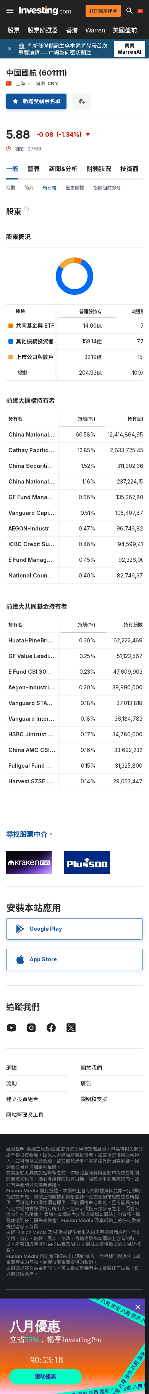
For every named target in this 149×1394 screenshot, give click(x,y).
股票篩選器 (43, 30)
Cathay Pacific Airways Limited (50, 450)
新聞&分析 (63, 169)
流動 (11, 1083)
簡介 (29, 188)
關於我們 (91, 1067)
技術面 (129, 169)
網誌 (11, 1067)
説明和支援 (94, 1099)
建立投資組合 (22, 1099)
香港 (72, 30)
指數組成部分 (107, 188)
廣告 (86, 1083)
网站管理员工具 (25, 1114)
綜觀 (10, 188)
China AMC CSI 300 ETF (41, 750)
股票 (14, 30)
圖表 (34, 169)
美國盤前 (125, 30)
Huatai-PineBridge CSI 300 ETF (50, 640)
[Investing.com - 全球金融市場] (45, 10)
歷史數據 (75, 188)
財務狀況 (99, 169)
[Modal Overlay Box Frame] (72, 1346)
